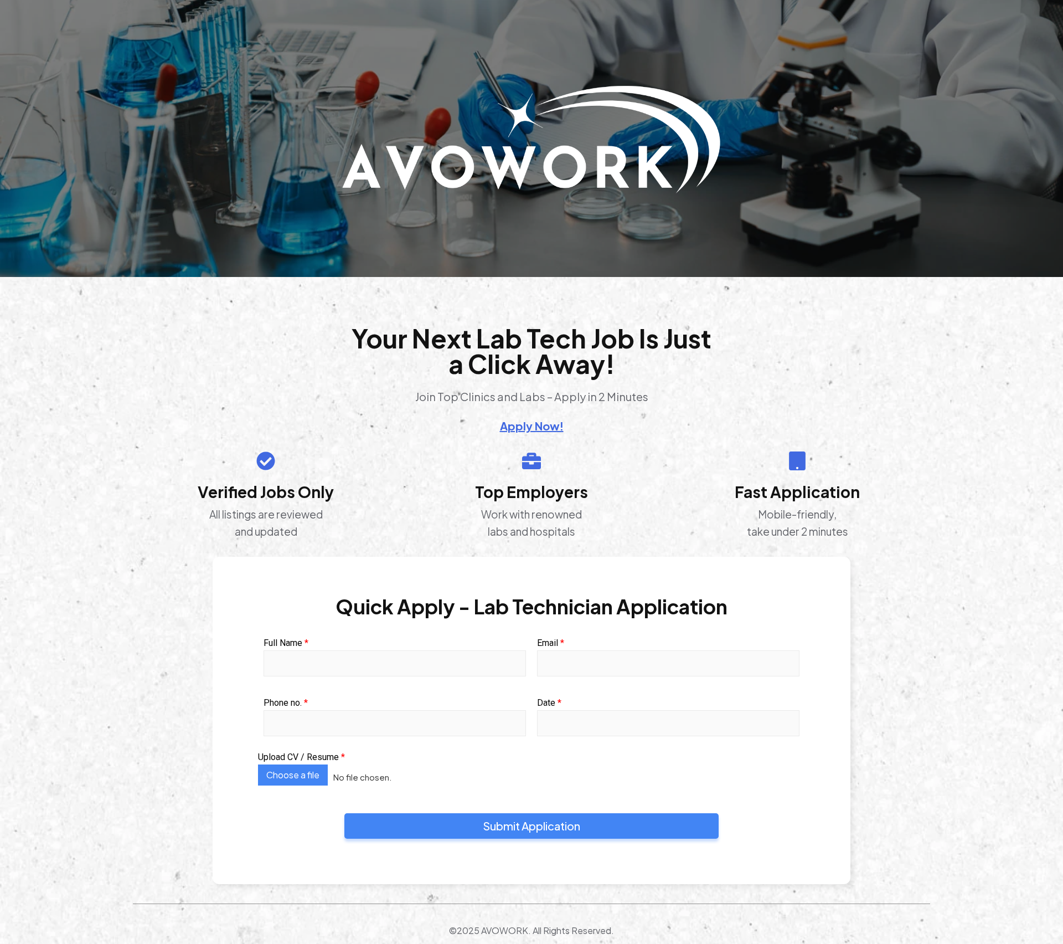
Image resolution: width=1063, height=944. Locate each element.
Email (550, 643)
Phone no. (286, 703)
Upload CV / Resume (301, 757)
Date (549, 703)
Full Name (286, 643)
